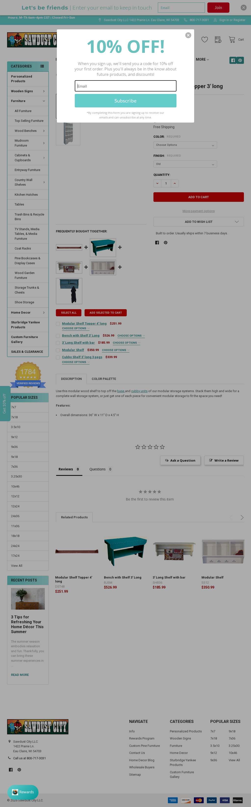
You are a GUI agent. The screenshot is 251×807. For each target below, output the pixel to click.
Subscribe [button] (125, 100)
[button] (188, 35)
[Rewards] (22, 792)
